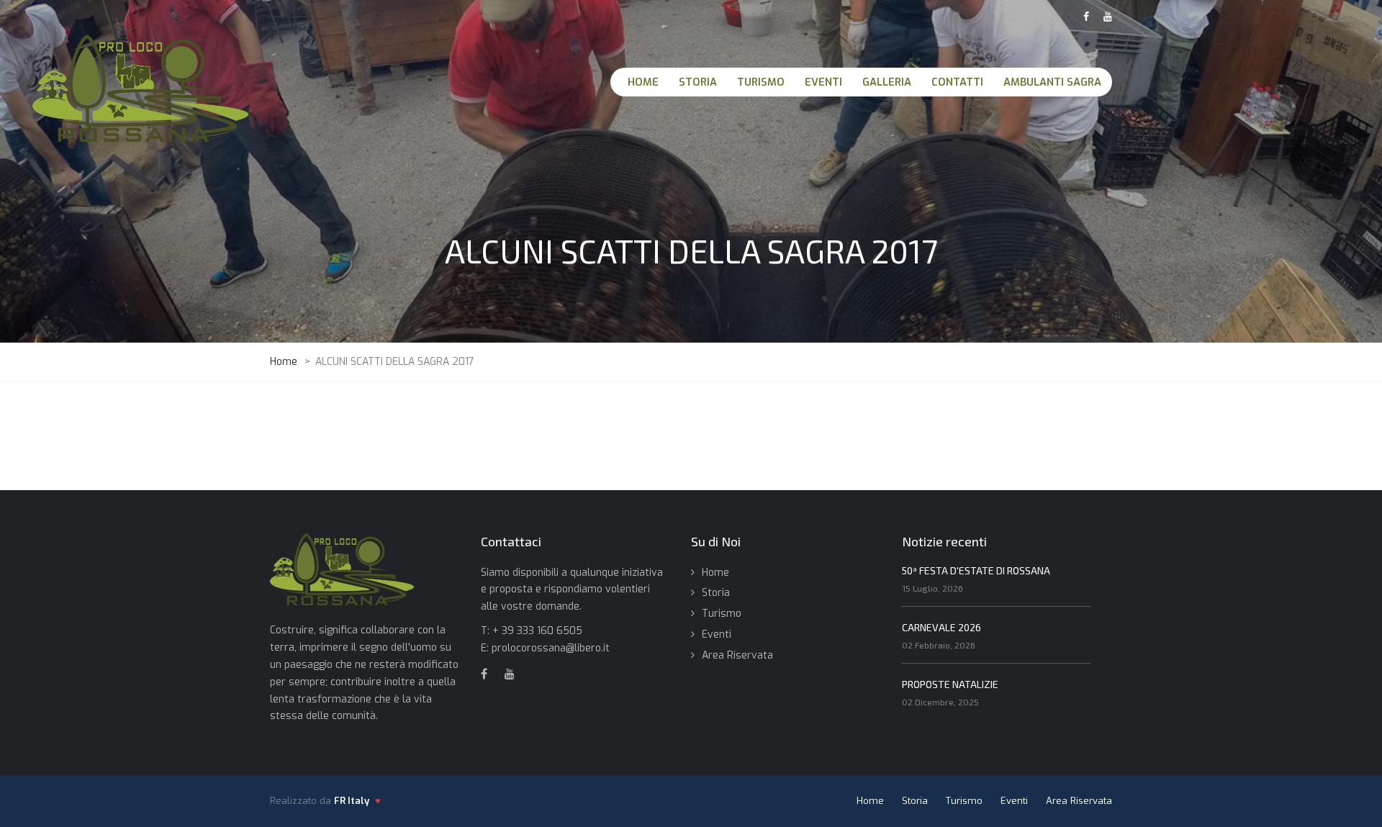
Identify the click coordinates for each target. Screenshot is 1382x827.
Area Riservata (737, 655)
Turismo (721, 613)
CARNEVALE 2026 (941, 627)
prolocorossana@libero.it (551, 648)
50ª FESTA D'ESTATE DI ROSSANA (976, 570)
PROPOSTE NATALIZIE (950, 684)
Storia (716, 593)
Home (715, 572)
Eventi (716, 634)
